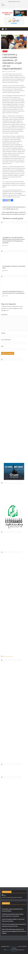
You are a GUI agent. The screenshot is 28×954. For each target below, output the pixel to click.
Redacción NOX (12, 71)
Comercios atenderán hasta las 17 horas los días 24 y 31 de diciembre (13, 292)
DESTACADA (5, 51)
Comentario (4, 314)
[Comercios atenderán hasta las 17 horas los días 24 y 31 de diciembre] (14, 276)
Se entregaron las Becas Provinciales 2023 (13, 267)
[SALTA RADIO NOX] (2, 29)
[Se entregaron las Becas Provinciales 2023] (14, 251)
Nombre (3, 333)
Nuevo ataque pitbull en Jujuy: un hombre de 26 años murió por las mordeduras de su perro (13, 213)
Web (2, 346)
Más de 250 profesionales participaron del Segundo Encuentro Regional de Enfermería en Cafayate (14, 931)
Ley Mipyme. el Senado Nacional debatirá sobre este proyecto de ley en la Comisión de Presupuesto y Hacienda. (13, 240)
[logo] (4, 895)
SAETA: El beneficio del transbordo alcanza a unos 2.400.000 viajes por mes (14, 208)
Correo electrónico (6, 339)
